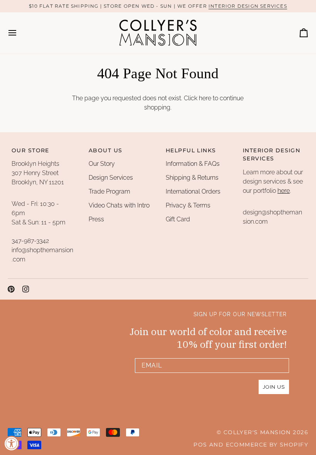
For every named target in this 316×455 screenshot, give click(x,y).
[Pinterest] (11, 289)
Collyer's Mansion (257, 432)
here (205, 98)
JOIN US (274, 387)
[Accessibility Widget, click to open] (11, 443)
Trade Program (109, 191)
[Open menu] (19, 32)
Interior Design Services (247, 6)
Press (96, 219)
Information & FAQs (193, 163)
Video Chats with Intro (119, 205)
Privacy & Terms (188, 205)
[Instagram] (25, 289)
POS (200, 444)
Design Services (111, 177)
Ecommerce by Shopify (267, 444)
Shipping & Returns (192, 177)
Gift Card (178, 219)
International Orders (193, 191)
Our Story (102, 163)
